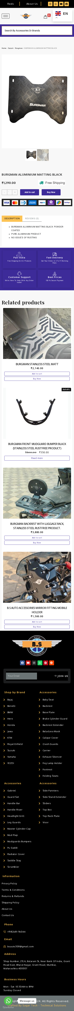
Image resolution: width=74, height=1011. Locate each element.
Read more (37, 458)
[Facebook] (66, 4)
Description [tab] (12, 218)
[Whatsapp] (56, 4)
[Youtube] (61, 4)
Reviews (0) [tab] (32, 218)
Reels (10, 3)
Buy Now (51, 192)
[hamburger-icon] (5, 16)
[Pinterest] (45, 662)
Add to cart (30, 192)
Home (4, 48)
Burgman (19, 48)
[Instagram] (50, 4)
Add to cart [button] (37, 374)
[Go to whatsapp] (8, 1001)
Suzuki (11, 48)
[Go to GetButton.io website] (8, 1007)
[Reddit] (51, 662)
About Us (32, 3)
